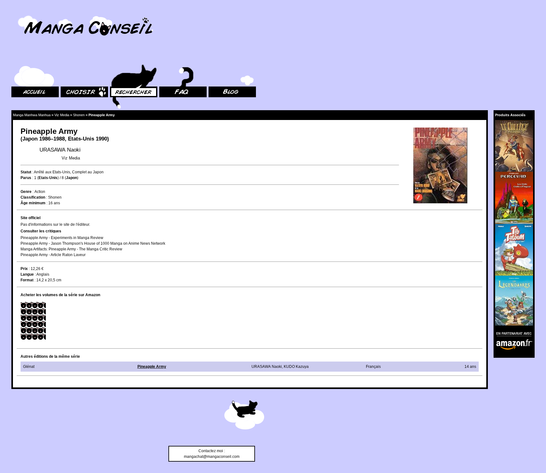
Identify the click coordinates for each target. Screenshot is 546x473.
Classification (33, 197)
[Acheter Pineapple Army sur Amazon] (441, 166)
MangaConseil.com (28, 13)
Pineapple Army (151, 366)
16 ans (54, 203)
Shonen (79, 115)
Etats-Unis (81, 139)
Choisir (67, 57)
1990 (101, 139)
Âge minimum (33, 203)
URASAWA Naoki (60, 150)
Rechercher (120, 57)
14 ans (470, 366)
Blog (212, 57)
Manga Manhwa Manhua (32, 115)
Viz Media (61, 115)
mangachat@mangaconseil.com (212, 456)
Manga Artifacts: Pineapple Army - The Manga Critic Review (71, 249)
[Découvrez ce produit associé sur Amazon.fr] (514, 146)
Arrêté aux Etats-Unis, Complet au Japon (69, 172)
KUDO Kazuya (296, 366)
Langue (27, 274)
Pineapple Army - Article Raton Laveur (53, 255)
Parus (26, 178)
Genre (26, 191)
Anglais (42, 274)
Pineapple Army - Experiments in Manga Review (62, 238)
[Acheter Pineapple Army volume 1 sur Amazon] (33, 321)
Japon (30, 139)
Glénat (28, 366)
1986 (45, 139)
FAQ (163, 57)
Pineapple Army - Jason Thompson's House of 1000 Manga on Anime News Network (93, 243)
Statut (26, 172)
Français (373, 366)
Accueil (17, 57)
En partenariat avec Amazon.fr (512, 333)
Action (39, 191)
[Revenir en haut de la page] (244, 416)
